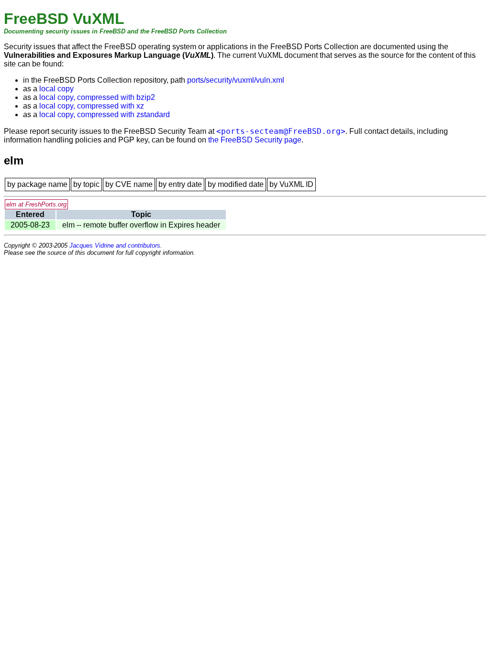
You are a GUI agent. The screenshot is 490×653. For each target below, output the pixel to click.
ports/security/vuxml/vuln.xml (235, 80)
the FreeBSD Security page (254, 140)
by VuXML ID (291, 184)
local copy (56, 89)
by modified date (236, 184)
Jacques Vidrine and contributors (114, 245)
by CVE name (129, 184)
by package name (37, 184)
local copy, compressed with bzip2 (97, 97)
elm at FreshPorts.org (36, 204)
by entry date (180, 184)
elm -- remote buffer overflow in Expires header (141, 225)
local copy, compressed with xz (91, 106)
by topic (86, 184)
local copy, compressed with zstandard (104, 114)
